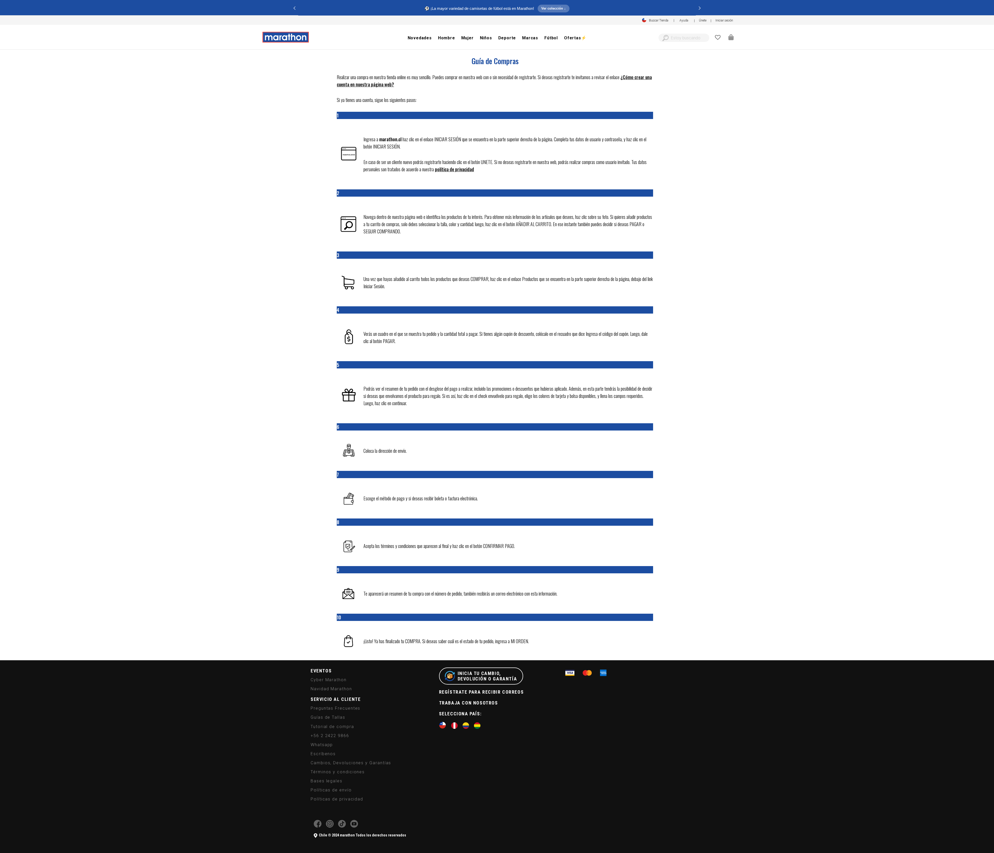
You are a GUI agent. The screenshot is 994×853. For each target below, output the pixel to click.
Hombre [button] (446, 37)
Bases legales (326, 780)
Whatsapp (322, 744)
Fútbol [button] (551, 37)
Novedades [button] (420, 37)
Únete (702, 20)
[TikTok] (342, 826)
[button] (724, 20)
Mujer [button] (467, 37)
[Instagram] (330, 826)
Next (699, 8)
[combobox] (684, 38)
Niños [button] (486, 37)
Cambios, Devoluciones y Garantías (351, 762)
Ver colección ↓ (553, 8)
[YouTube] (354, 826)
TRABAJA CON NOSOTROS (468, 703)
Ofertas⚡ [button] (575, 37)
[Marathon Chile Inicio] (285, 37)
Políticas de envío (331, 790)
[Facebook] (317, 826)
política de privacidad (454, 169)
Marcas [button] (530, 37)
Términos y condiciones (338, 771)
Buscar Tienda (658, 20)
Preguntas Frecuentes (335, 708)
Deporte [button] (507, 37)
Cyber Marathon (329, 679)
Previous (294, 8)
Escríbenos (323, 753)
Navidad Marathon (331, 688)
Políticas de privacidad (337, 799)
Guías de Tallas (328, 717)
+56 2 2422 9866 (330, 735)
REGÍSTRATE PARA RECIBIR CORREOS (481, 692)
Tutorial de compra (332, 726)
